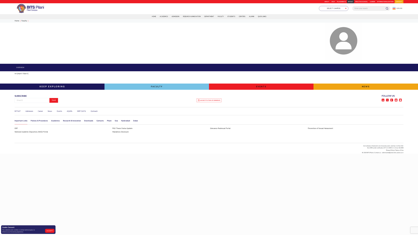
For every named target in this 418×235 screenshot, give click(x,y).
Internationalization (385, 2)
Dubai (135, 121)
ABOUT (326, 2)
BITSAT (350, 2)
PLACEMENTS (341, 2)
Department (209, 17)
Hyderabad (125, 121)
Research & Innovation (192, 17)
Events (59, 111)
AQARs (69, 111)
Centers (242, 17)
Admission (175, 17)
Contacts (100, 121)
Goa (116, 121)
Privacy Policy (390, 150)
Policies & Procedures (39, 121)
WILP (333, 2)
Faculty (221, 17)
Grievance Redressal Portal (220, 128)
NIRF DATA (81, 111)
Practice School (361, 2)
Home (154, 17)
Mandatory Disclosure (120, 132)
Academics (164, 17)
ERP (16, 128)
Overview (20, 67)
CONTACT (399, 2)
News (50, 111)
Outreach (94, 111)
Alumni (251, 17)
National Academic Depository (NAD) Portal (31, 132)
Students (231, 17)
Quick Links (262, 17)
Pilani (109, 121)
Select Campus (333, 8)
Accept (49, 231)
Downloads (88, 121)
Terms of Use (399, 150)
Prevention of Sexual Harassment (320, 128)
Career (372, 2)
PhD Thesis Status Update (122, 128)
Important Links (21, 121)
